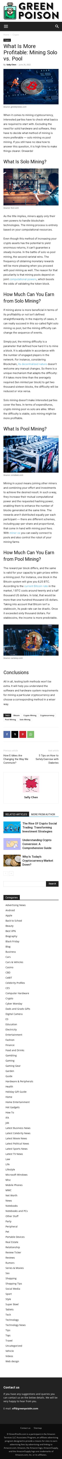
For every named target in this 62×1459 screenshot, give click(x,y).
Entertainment (14, 1034)
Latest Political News (17, 1143)
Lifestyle (10, 1169)
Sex (7, 1273)
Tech (8, 1314)
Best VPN (11, 931)
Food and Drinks (15, 1050)
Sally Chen (11, 64)
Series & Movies (15, 1268)
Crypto (16, 34)
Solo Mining (25, 719)
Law (8, 1159)
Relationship (13, 1247)
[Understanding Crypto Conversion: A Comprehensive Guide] (12, 844)
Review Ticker (13, 1252)
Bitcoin (16, 715)
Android (10, 910)
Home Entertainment (18, 1102)
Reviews (10, 1257)
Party (8, 1221)
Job (7, 1122)
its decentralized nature (32, 364)
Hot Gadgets (13, 1107)
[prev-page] (5, 873)
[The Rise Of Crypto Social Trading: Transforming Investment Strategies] (12, 827)
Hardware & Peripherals (19, 1081)
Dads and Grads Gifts (18, 1008)
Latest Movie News (16, 1138)
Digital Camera (14, 1014)
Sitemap (38, 1428)
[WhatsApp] (30, 734)
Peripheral (12, 1226)
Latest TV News (14, 1154)
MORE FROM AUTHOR (43, 814)
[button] (5, 26)
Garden (10, 1071)
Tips (8, 1330)
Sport (9, 1294)
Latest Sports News (17, 1148)
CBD (8, 972)
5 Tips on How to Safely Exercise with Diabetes (47, 759)
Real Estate (12, 1242)
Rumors (10, 1262)
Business (11, 951)
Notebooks (12, 1205)
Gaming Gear (13, 1065)
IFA (7, 1117)
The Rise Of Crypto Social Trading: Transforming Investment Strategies (39, 827)
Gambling (11, 1055)
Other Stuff (12, 1216)
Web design (12, 1361)
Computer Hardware (17, 993)
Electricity (11, 1029)
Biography (11, 936)
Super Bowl (12, 1304)
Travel (9, 1340)
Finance (10, 1045)
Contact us (25, 1428)
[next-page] (11, 873)
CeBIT (9, 977)
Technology (12, 1319)
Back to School (14, 920)
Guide (9, 1076)
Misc (8, 1179)
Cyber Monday (14, 1003)
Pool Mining (10, 719)
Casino (9, 967)
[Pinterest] (22, 734)
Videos (9, 1356)
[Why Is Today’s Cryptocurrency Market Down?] (12, 861)
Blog (8, 946)
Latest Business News (18, 1128)
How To (10, 1112)
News (9, 1200)
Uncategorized (14, 1345)
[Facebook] (6, 734)
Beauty (9, 925)
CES (8, 988)
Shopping (11, 1278)
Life (8, 1164)
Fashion (10, 1040)
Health (9, 1086)
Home (6, 34)
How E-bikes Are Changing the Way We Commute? (15, 759)
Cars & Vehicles (14, 962)
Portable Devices (15, 1236)
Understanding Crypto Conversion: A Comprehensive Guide (36, 844)
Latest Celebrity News (18, 1133)
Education (11, 1024)
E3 (7, 1019)
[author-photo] (31, 792)
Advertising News (16, 905)
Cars (8, 957)
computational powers (23, 279)
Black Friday (12, 941)
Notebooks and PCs (17, 1211)
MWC (9, 1190)
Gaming (10, 1060)
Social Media (13, 1288)
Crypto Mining (29, 715)
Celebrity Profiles (15, 982)
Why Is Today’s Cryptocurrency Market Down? (37, 860)
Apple (9, 915)
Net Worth (11, 1195)
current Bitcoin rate (36, 586)
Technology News (16, 1325)
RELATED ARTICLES (16, 814)
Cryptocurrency (47, 715)
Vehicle (10, 1351)
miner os (15, 532)
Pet (7, 1231)
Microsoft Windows (17, 1174)
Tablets (10, 1309)
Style (8, 1299)
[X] (14, 734)
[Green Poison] (31, 11)
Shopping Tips (14, 1283)
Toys (8, 1335)
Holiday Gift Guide (16, 1091)
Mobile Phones (14, 1185)
